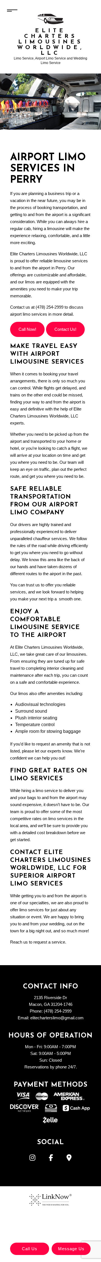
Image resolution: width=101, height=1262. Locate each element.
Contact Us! (65, 329)
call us (29, 1248)
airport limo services (28, 314)
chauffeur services (50, 538)
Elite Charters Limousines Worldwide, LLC (50, 42)
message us (71, 1248)
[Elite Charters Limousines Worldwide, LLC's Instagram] (32, 1158)
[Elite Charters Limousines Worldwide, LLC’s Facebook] (51, 1158)
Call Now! (27, 329)
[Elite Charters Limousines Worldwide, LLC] (50, 19)
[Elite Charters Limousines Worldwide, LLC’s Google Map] (69, 1158)
